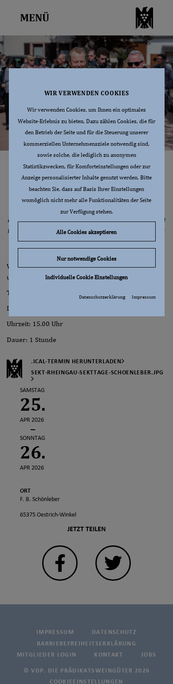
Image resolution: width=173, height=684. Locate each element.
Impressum (144, 296)
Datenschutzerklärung (102, 296)
